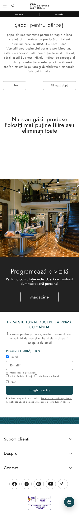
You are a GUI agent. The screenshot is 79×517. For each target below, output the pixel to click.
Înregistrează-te (39, 390)
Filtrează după (59, 85)
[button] (5, 6)
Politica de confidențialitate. (56, 398)
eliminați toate (39, 131)
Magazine (39, 297)
